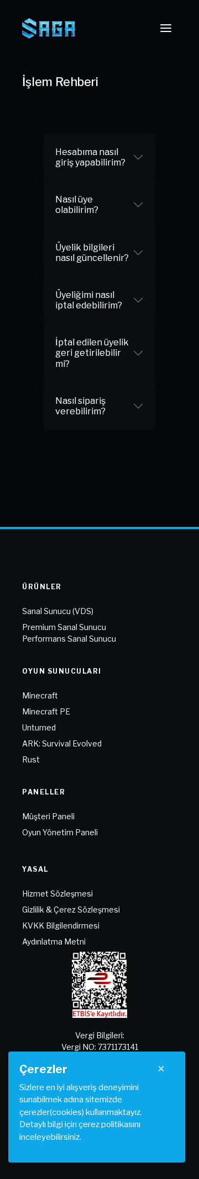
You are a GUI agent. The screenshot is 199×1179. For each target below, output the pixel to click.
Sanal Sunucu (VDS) (57, 611)
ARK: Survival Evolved (62, 743)
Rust (31, 759)
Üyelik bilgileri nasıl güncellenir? (92, 252)
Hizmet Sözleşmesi (57, 893)
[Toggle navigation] (166, 28)
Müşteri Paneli (48, 816)
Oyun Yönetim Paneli (60, 832)
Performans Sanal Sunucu (69, 638)
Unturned (39, 727)
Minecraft (40, 695)
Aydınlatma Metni (54, 941)
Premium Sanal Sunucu (64, 627)
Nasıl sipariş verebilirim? (80, 406)
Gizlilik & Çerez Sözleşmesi (71, 909)
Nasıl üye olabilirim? (76, 204)
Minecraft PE (46, 711)
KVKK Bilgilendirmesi (61, 925)
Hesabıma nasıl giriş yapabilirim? (90, 157)
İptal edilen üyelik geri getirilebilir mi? (92, 353)
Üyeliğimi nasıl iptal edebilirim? (88, 300)
